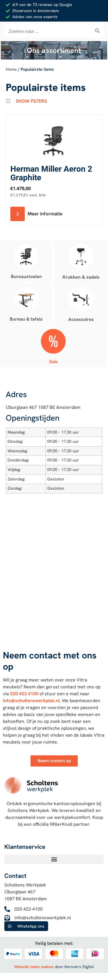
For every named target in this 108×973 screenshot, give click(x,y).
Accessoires (81, 319)
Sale (53, 362)
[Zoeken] (97, 30)
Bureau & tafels (26, 319)
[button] (54, 859)
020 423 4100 (24, 694)
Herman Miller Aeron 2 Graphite (51, 173)
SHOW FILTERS (31, 100)
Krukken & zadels (81, 277)
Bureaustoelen (26, 276)
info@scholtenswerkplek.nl (31, 701)
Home (11, 69)
